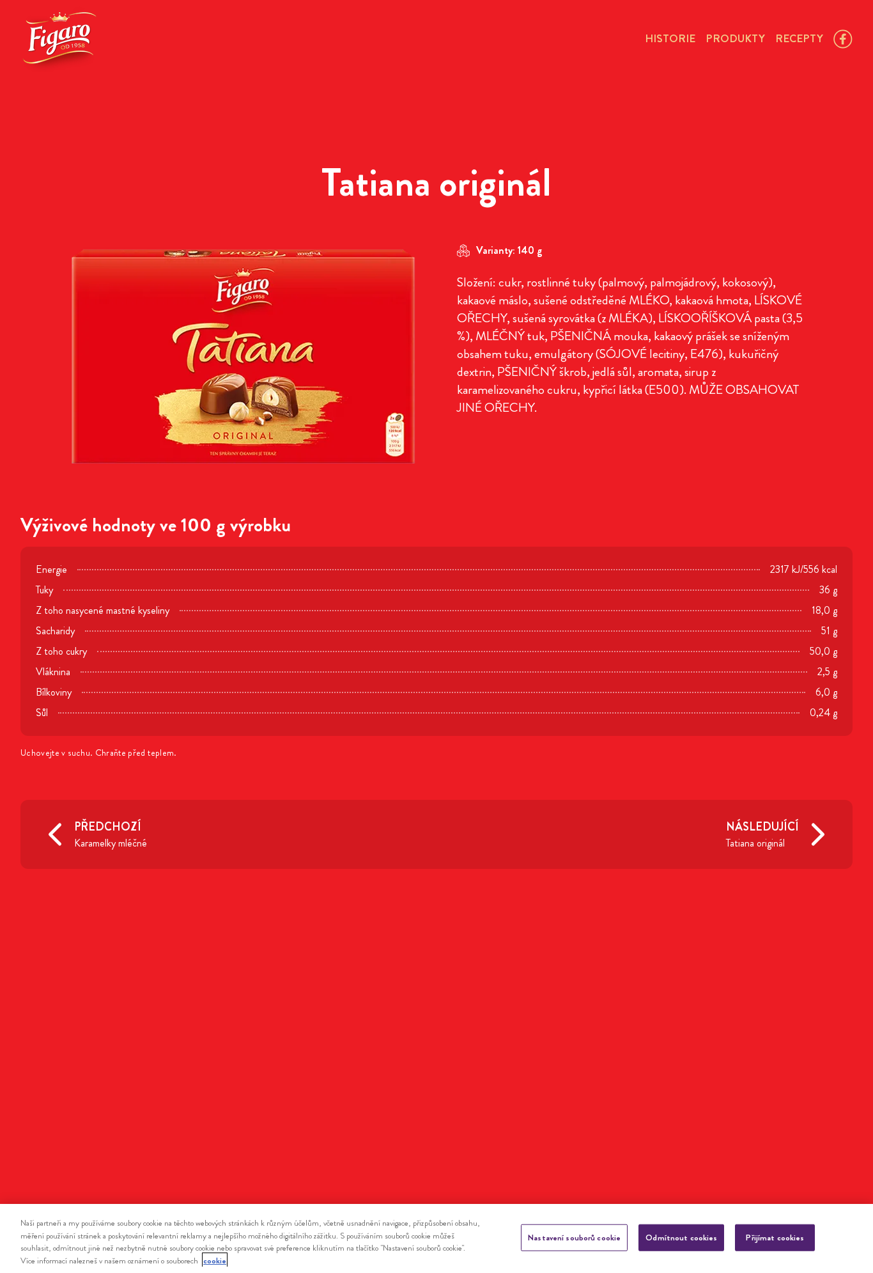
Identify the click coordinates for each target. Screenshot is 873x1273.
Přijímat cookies (775, 1237)
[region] (436, 1238)
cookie (214, 1260)
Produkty (735, 38)
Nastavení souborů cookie (574, 1237)
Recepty (799, 38)
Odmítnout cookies (681, 1237)
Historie (670, 38)
